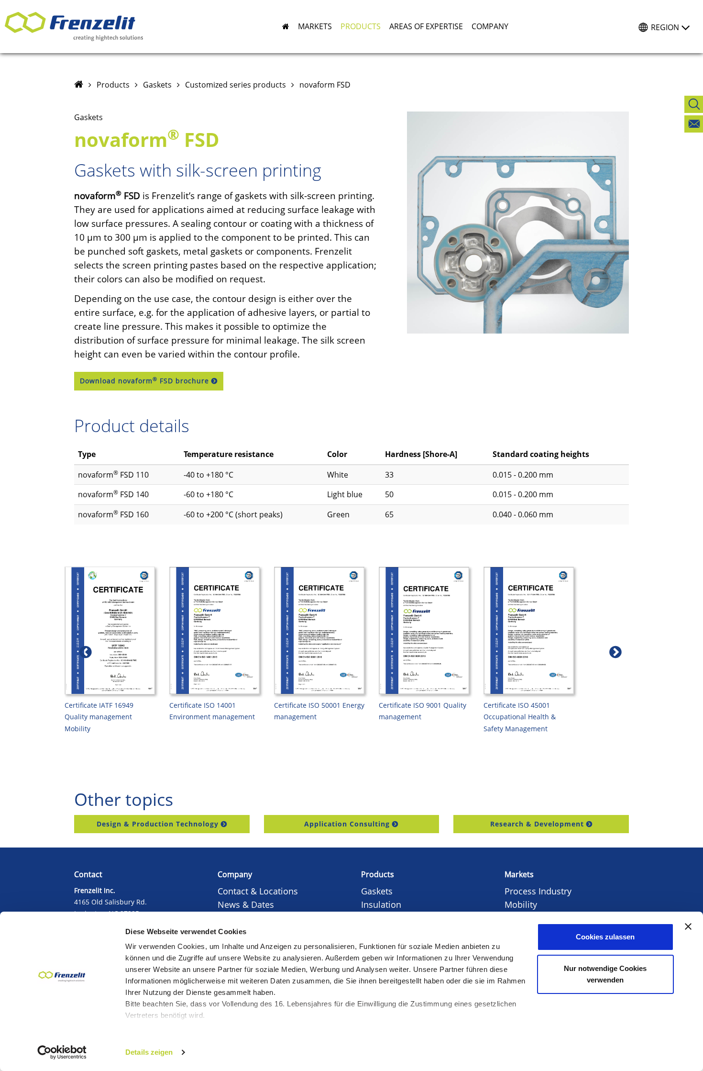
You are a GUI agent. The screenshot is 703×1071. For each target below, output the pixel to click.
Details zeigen (149, 1052)
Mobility (521, 904)
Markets (519, 874)
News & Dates (246, 904)
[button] (310, 26)
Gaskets (157, 84)
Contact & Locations (258, 891)
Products (113, 84)
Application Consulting (347, 823)
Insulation (381, 904)
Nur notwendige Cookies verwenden (605, 974)
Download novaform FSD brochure (144, 380)
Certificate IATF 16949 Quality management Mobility (99, 717)
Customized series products (235, 84)
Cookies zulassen (605, 937)
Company (235, 874)
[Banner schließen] (688, 926)
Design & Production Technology (158, 823)
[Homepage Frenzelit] (78, 84)
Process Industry (538, 891)
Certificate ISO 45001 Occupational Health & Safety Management (519, 717)
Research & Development (537, 823)
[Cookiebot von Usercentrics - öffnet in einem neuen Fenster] (62, 1052)
